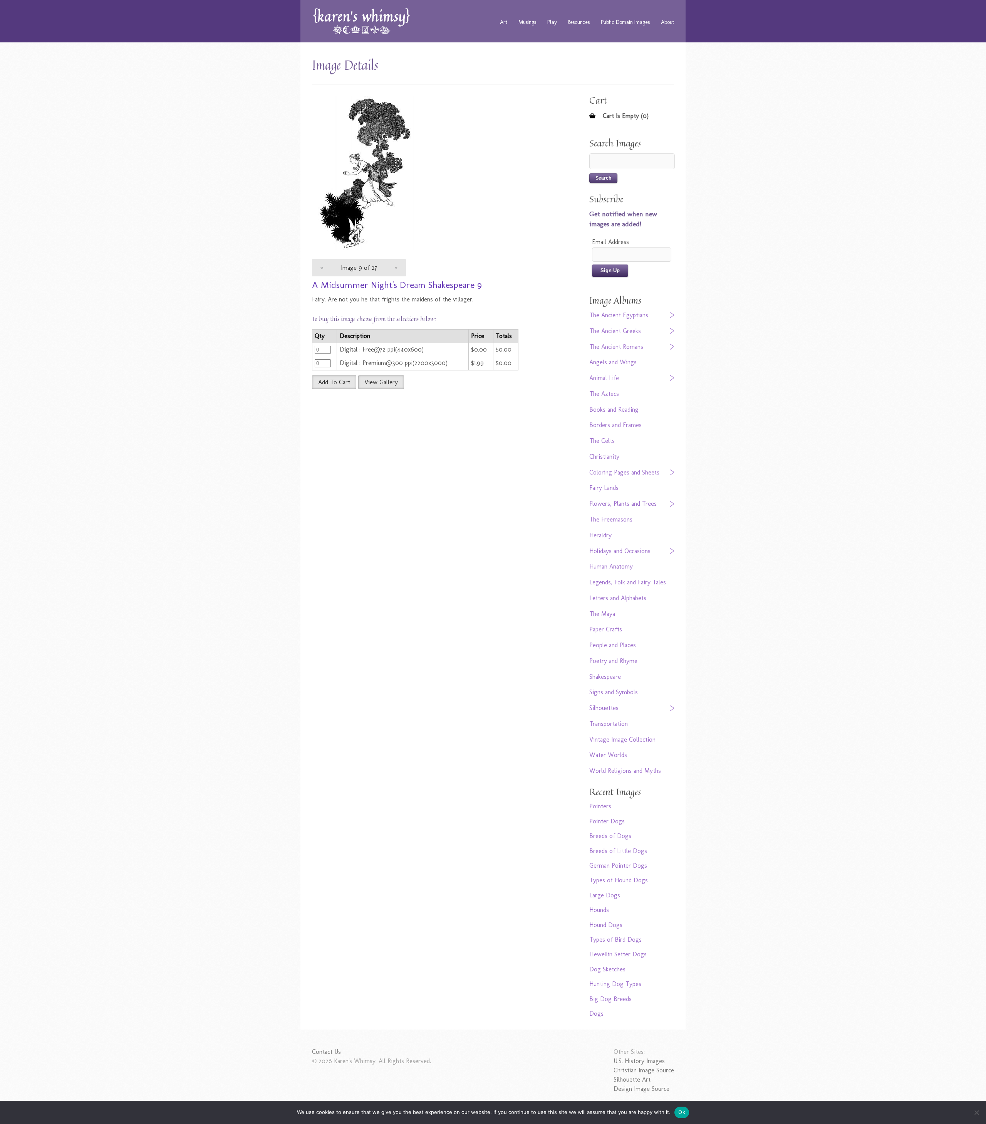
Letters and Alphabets (617, 598)
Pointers (600, 806)
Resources (579, 22)
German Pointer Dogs (618, 865)
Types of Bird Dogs (615, 939)
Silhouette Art (632, 1079)
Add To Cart (334, 382)
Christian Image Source (644, 1070)
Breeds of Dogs (610, 836)
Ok (681, 1112)
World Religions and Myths (625, 770)
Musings (527, 22)
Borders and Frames (615, 425)
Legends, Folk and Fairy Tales (627, 582)
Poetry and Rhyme (613, 661)
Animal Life (604, 378)
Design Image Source (641, 1088)
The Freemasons (610, 519)
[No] (976, 1112)
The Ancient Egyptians (618, 315)
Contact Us (326, 1051)
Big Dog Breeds (610, 999)
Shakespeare (605, 676)
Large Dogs (604, 895)
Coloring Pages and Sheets (624, 472)
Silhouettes (604, 708)
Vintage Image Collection (622, 739)
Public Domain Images (625, 22)
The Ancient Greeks (615, 331)
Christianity (604, 456)
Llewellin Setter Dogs (618, 954)
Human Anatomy (611, 566)
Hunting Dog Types (615, 984)
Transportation (608, 723)
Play (552, 22)
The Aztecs (604, 393)
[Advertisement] (433, 451)
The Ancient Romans (616, 346)
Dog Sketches (607, 969)
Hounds (599, 910)
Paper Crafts (605, 629)
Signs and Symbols (613, 692)
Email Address (610, 242)
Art (503, 22)
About (667, 22)
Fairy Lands (604, 487)
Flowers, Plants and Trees (623, 503)
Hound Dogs (605, 925)
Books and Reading (614, 409)
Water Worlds (608, 755)
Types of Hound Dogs (618, 880)
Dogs (596, 1013)
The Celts (602, 440)
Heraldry (600, 535)
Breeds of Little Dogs (618, 851)
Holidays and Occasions (620, 551)
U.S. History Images (639, 1061)
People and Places (612, 645)
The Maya (602, 614)
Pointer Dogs (607, 821)
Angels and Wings (613, 362)
